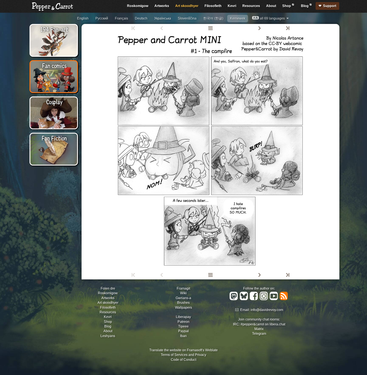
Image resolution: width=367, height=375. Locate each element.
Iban (183, 336)
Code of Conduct (183, 359)
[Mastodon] (234, 299)
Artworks (161, 6)
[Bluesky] (245, 299)
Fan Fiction (54, 138)
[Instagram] (265, 299)
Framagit (183, 288)
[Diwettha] (287, 28)
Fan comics (54, 65)
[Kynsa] (133, 28)
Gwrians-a (183, 298)
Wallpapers (183, 307)
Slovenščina (187, 18)
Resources (251, 6)
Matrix (259, 329)
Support (329, 6)
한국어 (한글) (213, 18)
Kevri (232, 6)
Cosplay (54, 101)
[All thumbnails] (210, 28)
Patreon (183, 321)
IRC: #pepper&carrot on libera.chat (259, 324)
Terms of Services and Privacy (183, 355)
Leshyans (107, 336)
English (83, 18)
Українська (162, 18)
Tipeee (183, 326)
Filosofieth (213, 6)
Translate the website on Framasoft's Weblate (183, 350)
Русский (101, 18)
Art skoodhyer (186, 6)
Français (121, 18)
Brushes (183, 302)
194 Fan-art (54, 29)
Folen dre (108, 288)
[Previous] (162, 28)
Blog (305, 6)
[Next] (259, 28)
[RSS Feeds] (284, 299)
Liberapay (183, 317)
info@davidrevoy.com (267, 310)
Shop (287, 6)
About (271, 6)
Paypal (183, 331)
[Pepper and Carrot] (52, 10)
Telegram (259, 333)
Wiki (183, 293)
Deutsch (141, 18)
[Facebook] (255, 299)
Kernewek (237, 18)
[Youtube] (274, 299)
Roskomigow (137, 6)
